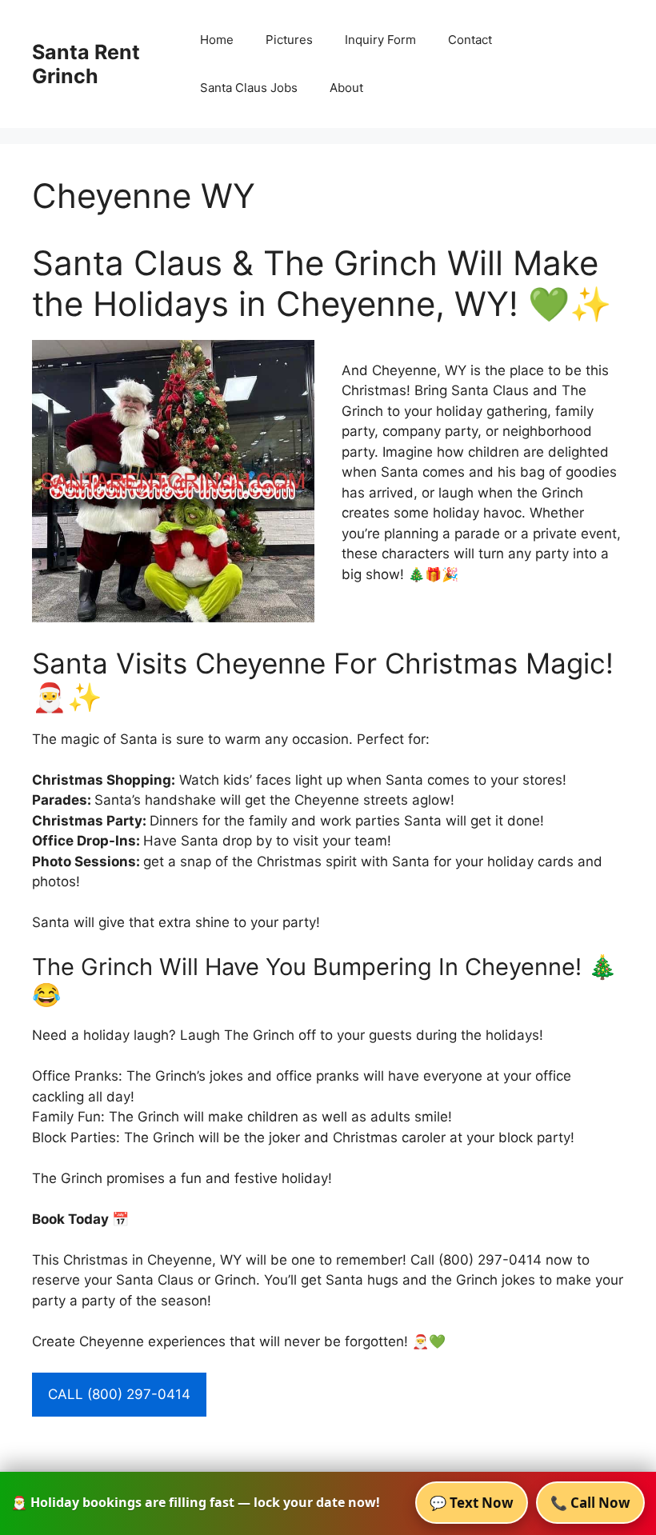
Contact (470, 39)
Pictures (289, 39)
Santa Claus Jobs (249, 87)
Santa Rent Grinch (86, 64)
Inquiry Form (380, 39)
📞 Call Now (590, 1502)
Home (217, 39)
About (346, 87)
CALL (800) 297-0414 (119, 1394)
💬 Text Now (472, 1502)
